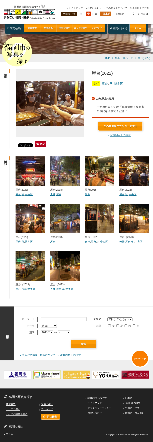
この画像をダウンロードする (120, 126)
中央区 (29, 194)
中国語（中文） (133, 408)
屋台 (105, 83)
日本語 (106, 13)
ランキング (96, 28)
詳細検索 (32, 28)
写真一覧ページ (124, 58)
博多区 (118, 83)
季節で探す (64, 28)
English (120, 13)
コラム (137, 28)
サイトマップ (76, 8)
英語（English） (134, 403)
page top (140, 358)
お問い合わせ (94, 8)
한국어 (144, 13)
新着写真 (48, 28)
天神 (52, 194)
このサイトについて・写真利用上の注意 (127, 8)
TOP (107, 58)
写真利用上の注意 (120, 135)
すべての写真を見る (16, 414)
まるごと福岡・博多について (39, 354)
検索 (83, 343)
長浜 (24, 289)
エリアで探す (80, 28)
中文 (132, 13)
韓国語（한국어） (134, 413)
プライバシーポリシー (99, 408)
